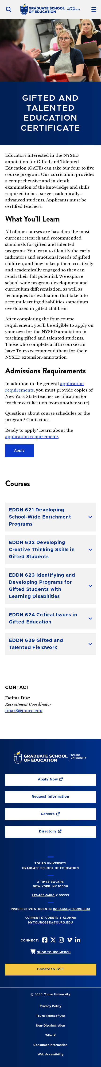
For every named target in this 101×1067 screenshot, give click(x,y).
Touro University (57, 994)
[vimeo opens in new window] (69, 940)
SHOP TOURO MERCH (53, 952)
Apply (19, 450)
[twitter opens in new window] (53, 940)
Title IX (50, 1035)
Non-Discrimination (50, 1025)
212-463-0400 (43, 895)
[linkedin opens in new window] (77, 940)
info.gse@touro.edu (71, 909)
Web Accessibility (50, 1054)
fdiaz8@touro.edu (24, 710)
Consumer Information (50, 1045)
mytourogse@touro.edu (50, 922)
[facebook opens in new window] (44, 940)
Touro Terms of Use (50, 1016)
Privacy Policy (50, 1006)
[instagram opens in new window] (61, 940)
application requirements (32, 436)
